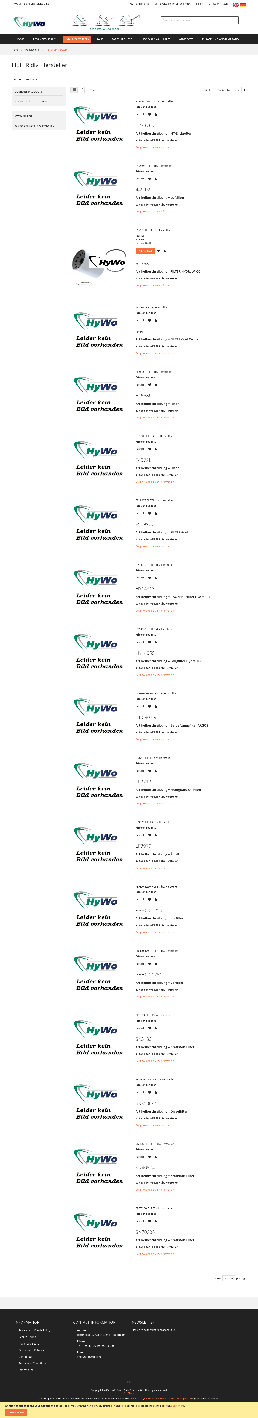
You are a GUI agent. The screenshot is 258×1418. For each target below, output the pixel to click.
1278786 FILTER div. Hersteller (154, 101)
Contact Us (25, 1356)
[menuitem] (77, 39)
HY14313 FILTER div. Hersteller (155, 565)
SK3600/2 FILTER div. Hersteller (155, 1079)
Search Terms (27, 1337)
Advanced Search (30, 1343)
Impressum (26, 1370)
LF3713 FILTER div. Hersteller (153, 758)
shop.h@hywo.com (89, 1356)
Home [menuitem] (20, 39)
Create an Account (218, 3)
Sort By (209, 90)
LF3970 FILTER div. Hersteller (153, 822)
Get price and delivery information (155, 147)
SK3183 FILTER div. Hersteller (154, 1015)
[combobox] (200, 20)
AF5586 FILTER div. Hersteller (154, 371)
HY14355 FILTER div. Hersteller (155, 629)
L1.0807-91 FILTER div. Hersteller (156, 693)
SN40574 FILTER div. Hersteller (155, 1144)
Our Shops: (129, 1393)
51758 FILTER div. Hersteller (153, 230)
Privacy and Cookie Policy (34, 1330)
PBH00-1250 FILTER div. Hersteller (157, 886)
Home (15, 49)
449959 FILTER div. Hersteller (154, 166)
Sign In (199, 3)
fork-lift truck (136, 1398)
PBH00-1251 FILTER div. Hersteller (157, 951)
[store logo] (82, 22)
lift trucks (149, 1398)
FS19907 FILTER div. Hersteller (154, 500)
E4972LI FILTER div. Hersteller (154, 436)
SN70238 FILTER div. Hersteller (155, 1208)
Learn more (177, 1405)
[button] (149, 114)
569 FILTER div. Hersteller (151, 307)
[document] (129, 1410)
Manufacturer (32, 49)
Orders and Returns (31, 1350)
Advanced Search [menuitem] (45, 39)
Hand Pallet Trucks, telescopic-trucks (174, 1398)
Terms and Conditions (32, 1363)
